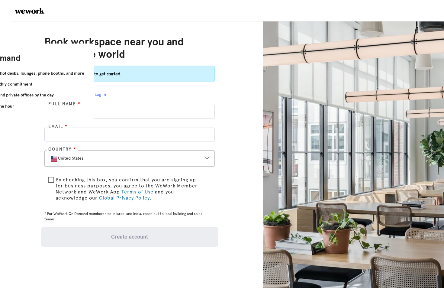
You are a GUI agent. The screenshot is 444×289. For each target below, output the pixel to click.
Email (58, 126)
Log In (100, 94)
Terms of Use (137, 192)
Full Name (64, 103)
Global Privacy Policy (124, 198)
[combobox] (124, 159)
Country (62, 149)
